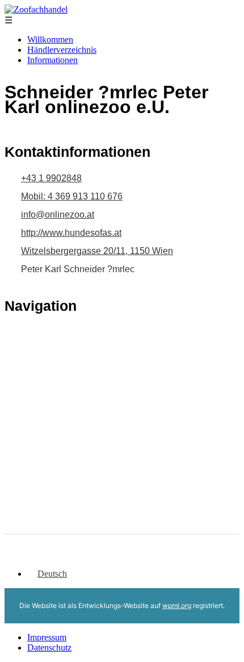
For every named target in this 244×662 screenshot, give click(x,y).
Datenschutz (49, 647)
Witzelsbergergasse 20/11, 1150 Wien (97, 251)
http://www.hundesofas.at (71, 233)
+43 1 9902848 (51, 178)
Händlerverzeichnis (61, 50)
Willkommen (50, 39)
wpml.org (176, 605)
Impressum (46, 637)
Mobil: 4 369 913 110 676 (72, 196)
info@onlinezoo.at (57, 214)
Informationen (52, 60)
